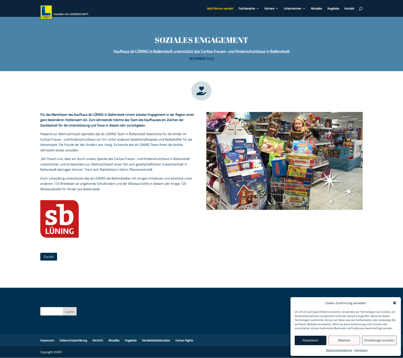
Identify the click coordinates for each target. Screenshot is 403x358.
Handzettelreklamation (156, 340)
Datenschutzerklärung (339, 350)
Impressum (361, 350)
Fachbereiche (247, 9)
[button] (395, 303)
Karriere (269, 9)
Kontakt (349, 9)
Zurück (49, 256)
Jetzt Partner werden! (220, 9)
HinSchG (97, 340)
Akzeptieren (310, 340)
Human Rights (184, 340)
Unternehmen (292, 9)
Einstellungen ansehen (379, 340)
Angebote (333, 9)
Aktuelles (316, 9)
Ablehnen (344, 340)
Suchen (69, 311)
